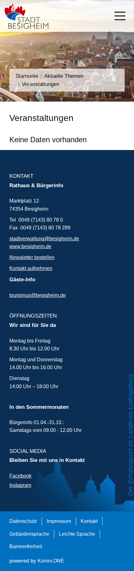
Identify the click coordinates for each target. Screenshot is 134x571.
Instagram (20, 485)
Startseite (27, 76)
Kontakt (89, 521)
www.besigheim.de (30, 246)
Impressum (59, 521)
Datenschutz (23, 521)
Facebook (20, 475)
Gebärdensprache (29, 534)
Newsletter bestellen (32, 257)
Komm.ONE (51, 560)
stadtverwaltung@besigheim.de (44, 238)
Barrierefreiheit (25, 546)
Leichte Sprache (77, 534)
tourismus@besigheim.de (37, 295)
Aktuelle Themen (63, 76)
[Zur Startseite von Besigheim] (30, 16)
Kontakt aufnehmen (30, 268)
